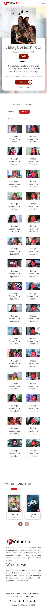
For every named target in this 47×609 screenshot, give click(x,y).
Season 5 (12, 119)
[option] (14, 506)
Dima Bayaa (26, 76)
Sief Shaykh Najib (27, 52)
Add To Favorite (24, 87)
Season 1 (16, 104)
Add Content (21, 593)
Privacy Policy (18, 596)
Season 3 (12, 111)
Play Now (23, 82)
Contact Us (29, 596)
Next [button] (26, 524)
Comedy (23, 61)
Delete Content (33, 593)
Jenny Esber (15, 76)
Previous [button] (20, 524)
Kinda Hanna (37, 76)
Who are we (10, 593)
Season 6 (24, 119)
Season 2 (28, 104)
